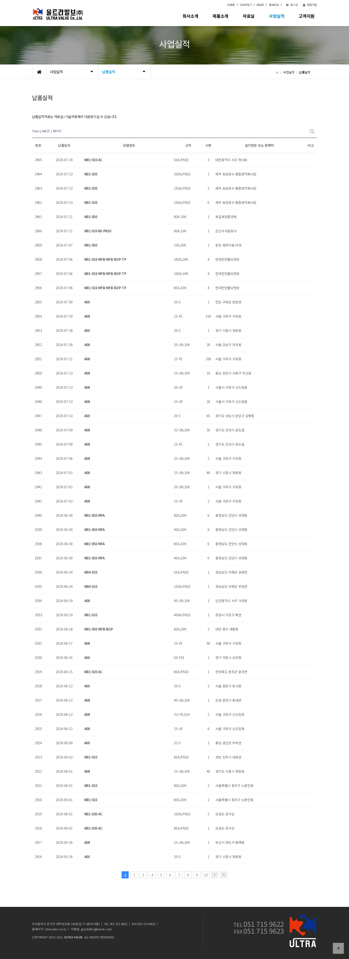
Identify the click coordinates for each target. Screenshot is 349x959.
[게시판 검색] (312, 131)
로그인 (294, 5)
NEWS (260, 5)
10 (206, 874)
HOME (231, 5)
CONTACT (246, 5)
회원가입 (311, 5)
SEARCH (274, 5)
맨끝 (223, 874)
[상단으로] (338, 948)
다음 (214, 874)
